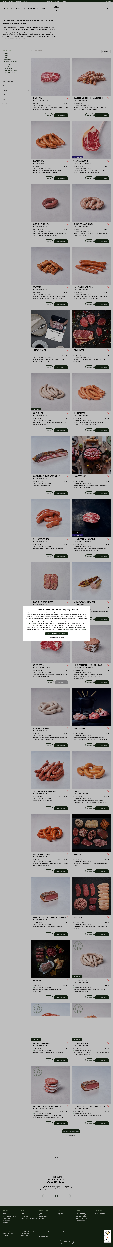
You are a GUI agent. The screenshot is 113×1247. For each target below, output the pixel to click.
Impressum (84, 629)
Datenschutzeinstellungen (56, 637)
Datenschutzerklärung (69, 629)
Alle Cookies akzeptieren (56, 633)
